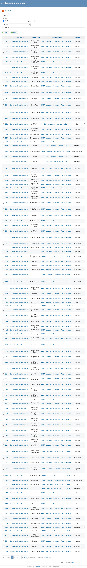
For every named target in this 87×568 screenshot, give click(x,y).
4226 (6, 288)
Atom (75, 562)
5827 (6, 513)
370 (7, 247)
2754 (6, 215)
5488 (6, 493)
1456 (6, 362)
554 (7, 436)
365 (7, 430)
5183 (6, 458)
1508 (6, 73)
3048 (6, 81)
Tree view (7, 11)
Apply (6, 32)
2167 (6, 180)
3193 (6, 142)
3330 (6, 134)
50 (47, 557)
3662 (6, 251)
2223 (6, 129)
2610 (6, 395)
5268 (6, 523)
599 (7, 67)
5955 (6, 518)
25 (44, 557)
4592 (6, 293)
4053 (6, 261)
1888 (6, 105)
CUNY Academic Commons (19, 41)
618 (7, 330)
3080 (6, 86)
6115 (6, 531)
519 (7, 351)
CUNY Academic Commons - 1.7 (56, 145)
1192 (6, 345)
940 (7, 77)
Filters (6, 18)
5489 (6, 498)
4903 (6, 546)
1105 (6, 440)
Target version (56, 37)
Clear (15, 32)
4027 (6, 257)
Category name (35, 37)
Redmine (37, 566)
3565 (6, 306)
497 (7, 425)
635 (7, 62)
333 (7, 368)
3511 (6, 156)
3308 (6, 231)
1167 (6, 445)
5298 (6, 488)
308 (7, 321)
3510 (6, 161)
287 (7, 419)
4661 (6, 302)
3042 (6, 221)
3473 (6, 315)
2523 (6, 414)
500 (7, 57)
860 (7, 98)
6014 (6, 527)
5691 (6, 508)
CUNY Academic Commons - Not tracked (56, 151)
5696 (6, 541)
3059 (6, 244)
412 (7, 184)
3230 (6, 451)
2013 (6, 384)
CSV (80, 562)
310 (7, 326)
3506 (6, 145)
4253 (6, 269)
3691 (6, 175)
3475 (6, 168)
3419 (6, 124)
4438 (6, 504)
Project (19, 37)
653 (7, 334)
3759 (6, 225)
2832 (6, 209)
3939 (6, 408)
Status (7, 21)
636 (7, 469)
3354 (6, 118)
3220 (6, 112)
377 (7, 46)
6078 (6, 535)
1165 (6, 378)
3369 (6, 476)
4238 (6, 265)
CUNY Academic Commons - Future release (56, 41)
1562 (6, 192)
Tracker (77, 37)
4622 (6, 298)
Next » (24, 557)
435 (7, 52)
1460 (6, 400)
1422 (6, 338)
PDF (84, 562)
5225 (6, 462)
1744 (6, 403)
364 (7, 197)
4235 (6, 274)
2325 (6, 389)
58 (7, 41)
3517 (6, 310)
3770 (6, 237)
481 (7, 356)
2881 (6, 551)
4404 (6, 282)
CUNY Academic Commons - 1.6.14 (56, 124)
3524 (6, 151)
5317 (6, 484)
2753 (6, 203)
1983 (6, 92)
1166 (6, 374)
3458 (6, 138)
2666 (6, 480)
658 (7, 188)
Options (7, 27)
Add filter (5, 24)
